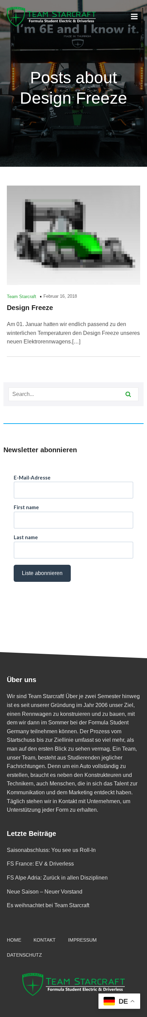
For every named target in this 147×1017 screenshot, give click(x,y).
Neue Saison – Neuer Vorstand (44, 892)
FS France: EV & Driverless (40, 864)
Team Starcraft (21, 296)
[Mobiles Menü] (134, 17)
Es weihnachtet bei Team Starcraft (48, 905)
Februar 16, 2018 (60, 296)
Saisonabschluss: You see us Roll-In (51, 850)
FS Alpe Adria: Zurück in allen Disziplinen (57, 878)
